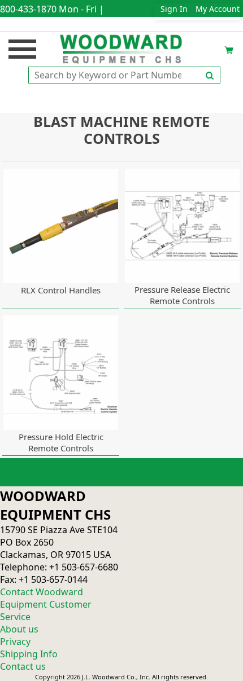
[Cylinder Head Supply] (121, 48)
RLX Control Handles (61, 290)
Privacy (15, 641)
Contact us (23, 666)
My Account (218, 8)
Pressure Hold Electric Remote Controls (61, 442)
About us (19, 629)
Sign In (174, 8)
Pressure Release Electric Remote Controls (182, 295)
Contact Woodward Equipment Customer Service (46, 604)
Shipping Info (29, 654)
